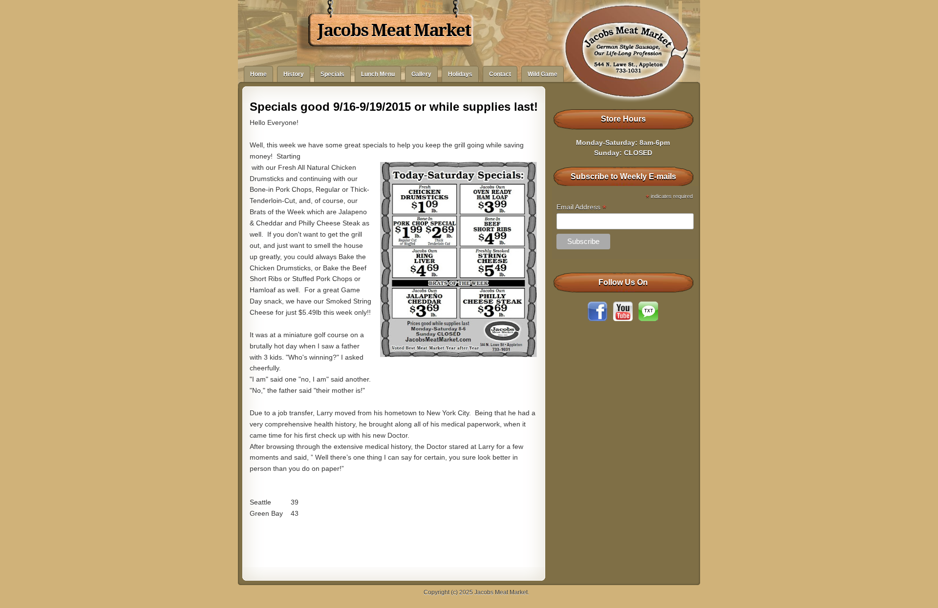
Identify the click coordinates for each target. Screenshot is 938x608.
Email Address (581, 207)
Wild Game (542, 74)
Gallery (421, 74)
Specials (332, 74)
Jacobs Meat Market (394, 30)
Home (258, 74)
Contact (500, 74)
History (293, 74)
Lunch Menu (378, 74)
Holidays (460, 74)
